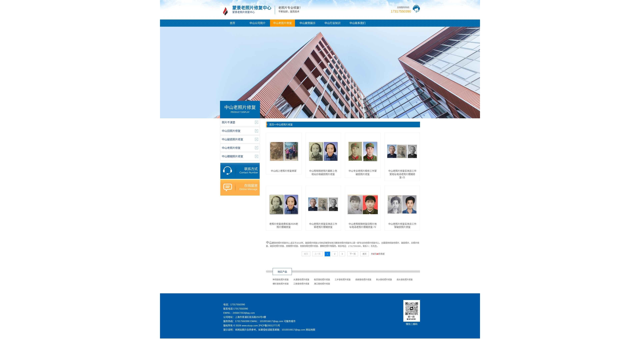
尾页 (364, 254)
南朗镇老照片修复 (363, 279)
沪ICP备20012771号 (269, 325)
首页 (232, 23)
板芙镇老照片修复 (322, 279)
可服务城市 (290, 321)
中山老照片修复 (282, 23)
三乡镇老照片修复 (343, 279)
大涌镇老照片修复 (301, 279)
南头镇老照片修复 (405, 279)
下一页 (353, 254)
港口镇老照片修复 (322, 284)
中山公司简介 (258, 23)
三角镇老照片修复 (301, 284)
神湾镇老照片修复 (281, 279)
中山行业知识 (332, 23)
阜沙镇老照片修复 (384, 279)
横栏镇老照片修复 (281, 284)
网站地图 (310, 329)
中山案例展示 (308, 23)
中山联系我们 (358, 23)
